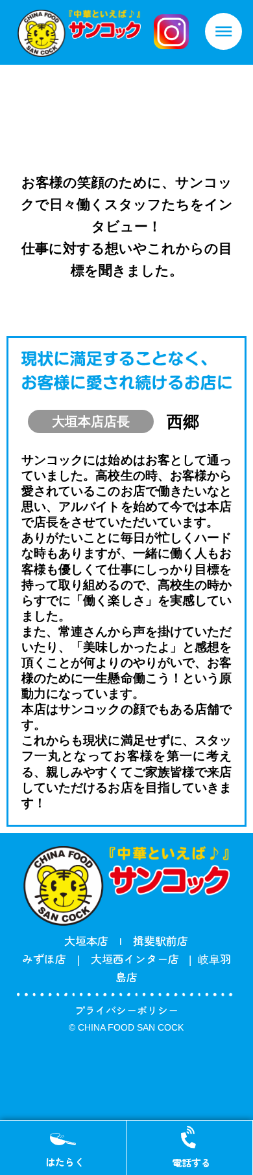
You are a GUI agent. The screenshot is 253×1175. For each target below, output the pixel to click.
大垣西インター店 (140, 958)
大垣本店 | (93, 940)
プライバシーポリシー (126, 1010)
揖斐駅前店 (160, 940)
